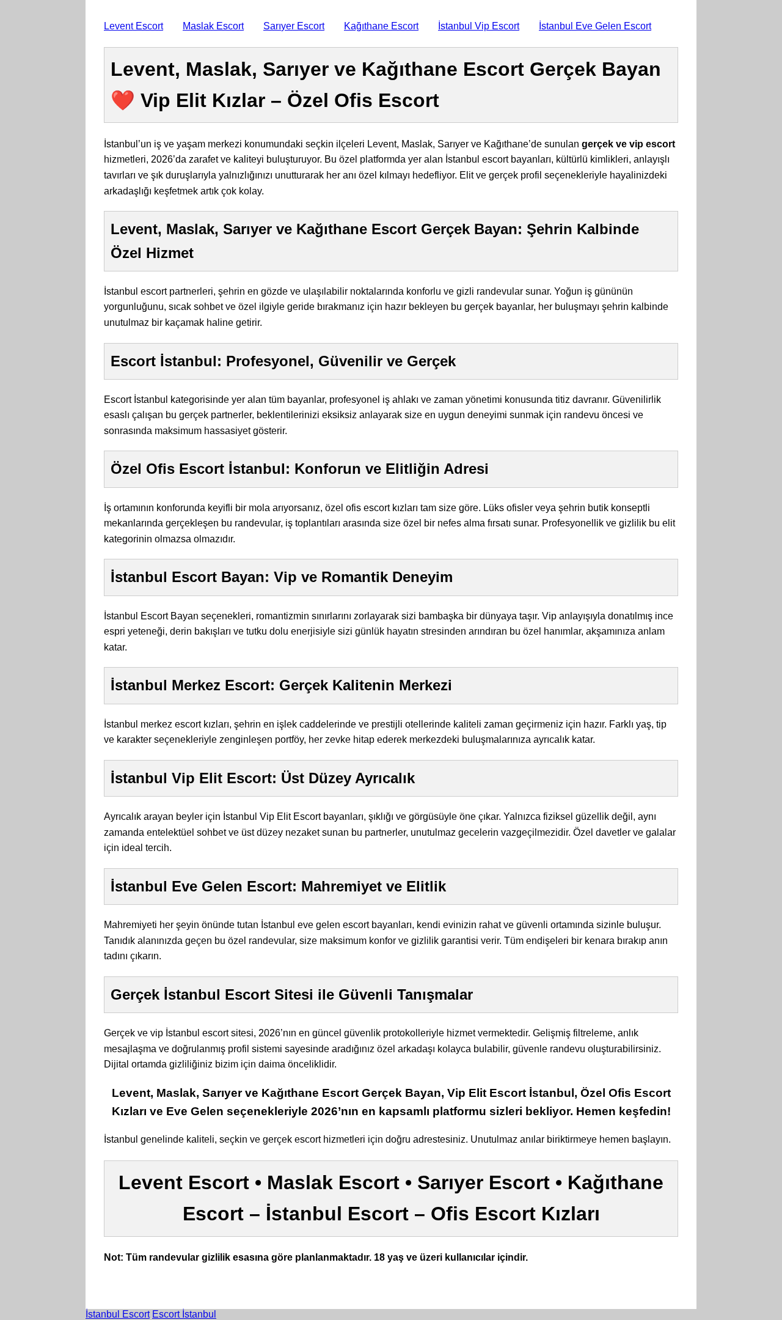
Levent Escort (133, 26)
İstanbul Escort (118, 1314)
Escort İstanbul (184, 1314)
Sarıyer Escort (293, 26)
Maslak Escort (213, 26)
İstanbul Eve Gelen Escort (595, 26)
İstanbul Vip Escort (478, 26)
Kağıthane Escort (381, 26)
